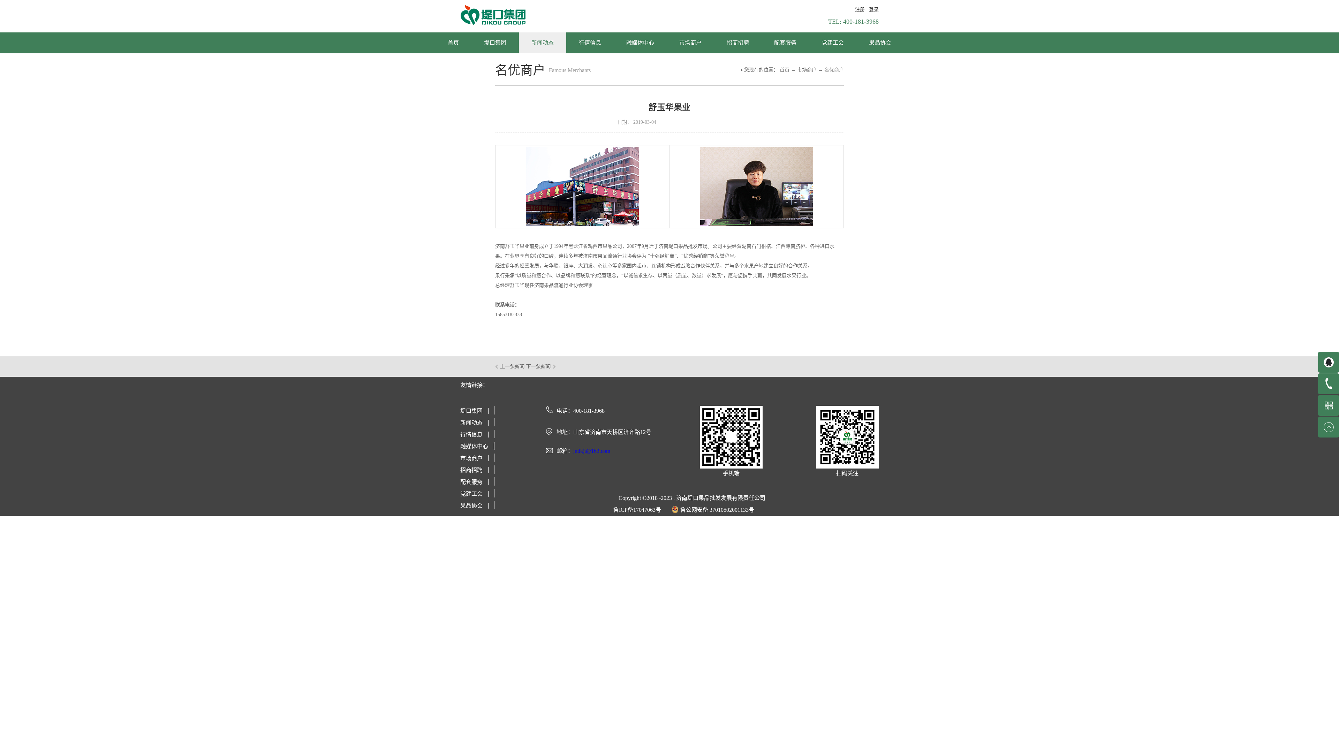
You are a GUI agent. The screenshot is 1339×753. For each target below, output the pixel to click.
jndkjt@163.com (591, 451)
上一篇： (510, 366)
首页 (453, 43)
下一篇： (541, 366)
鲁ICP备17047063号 (637, 510)
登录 (874, 9)
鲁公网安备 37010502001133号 (717, 510)
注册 (860, 9)
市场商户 (807, 70)
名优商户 (834, 70)
